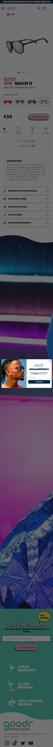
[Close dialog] (50, 361)
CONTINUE (39, 382)
